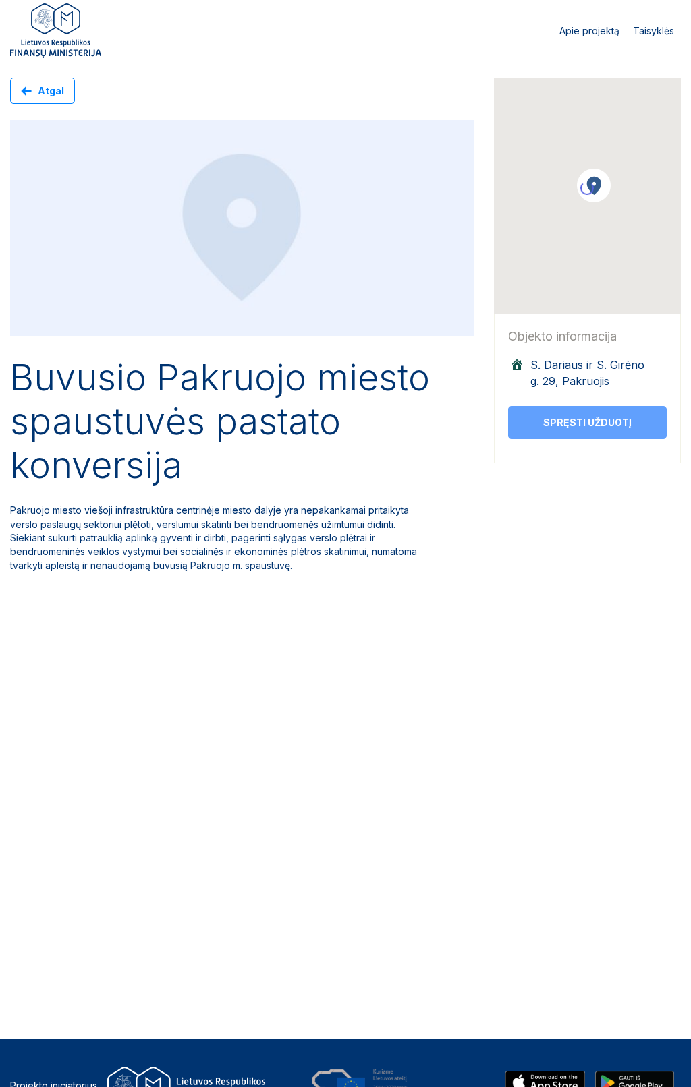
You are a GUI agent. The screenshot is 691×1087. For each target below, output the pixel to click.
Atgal (51, 90)
